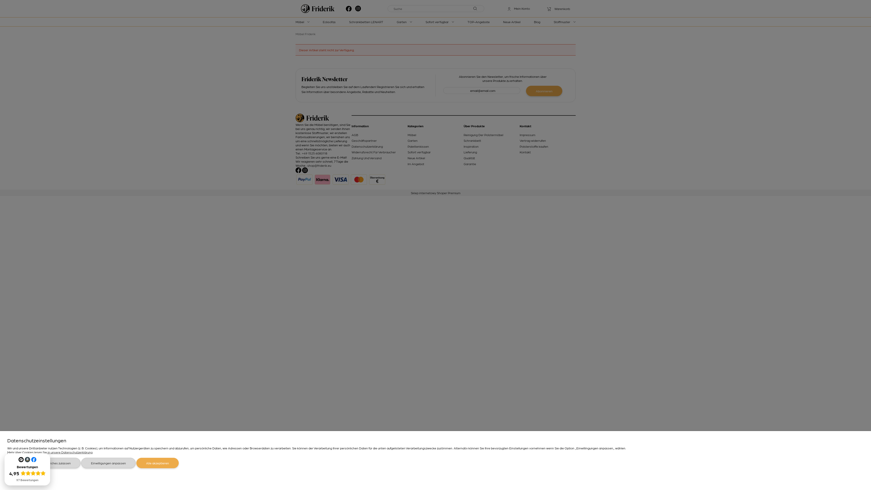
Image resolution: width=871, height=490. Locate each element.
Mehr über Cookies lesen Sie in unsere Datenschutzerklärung (50, 452)
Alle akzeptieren (157, 463)
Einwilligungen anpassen (108, 463)
